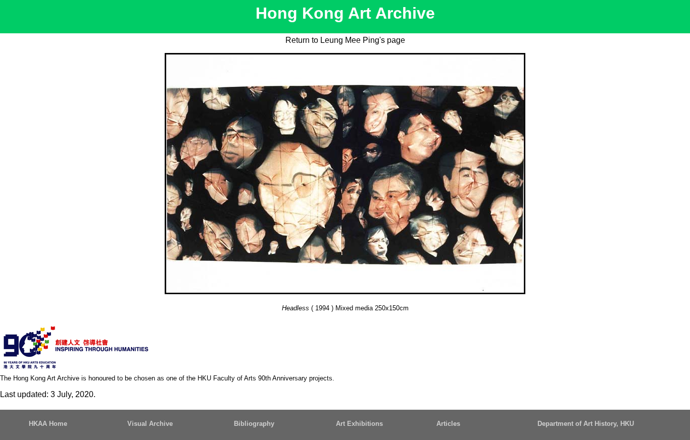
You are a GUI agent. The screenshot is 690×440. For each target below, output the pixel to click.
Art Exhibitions (359, 423)
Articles (448, 423)
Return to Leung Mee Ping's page (345, 40)
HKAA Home (48, 423)
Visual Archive (150, 423)
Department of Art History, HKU (585, 423)
